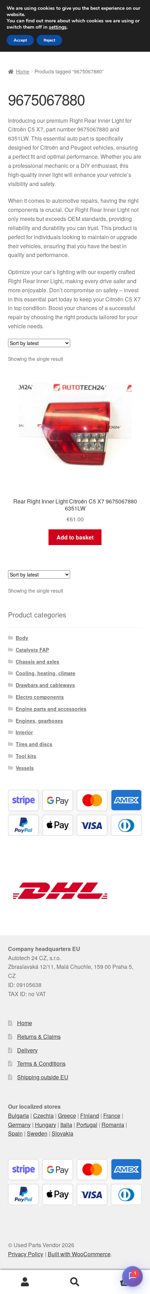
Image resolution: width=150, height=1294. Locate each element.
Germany (19, 1125)
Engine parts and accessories (51, 708)
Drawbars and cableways (45, 684)
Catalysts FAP (32, 649)
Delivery (27, 1050)
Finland (89, 1115)
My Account (25, 1282)
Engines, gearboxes (39, 720)
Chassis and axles (37, 661)
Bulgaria (18, 1115)
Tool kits (26, 755)
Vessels (25, 767)
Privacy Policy (25, 1254)
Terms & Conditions (41, 1063)
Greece (67, 1115)
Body (22, 637)
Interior (24, 732)
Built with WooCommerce (79, 1254)
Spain (15, 1133)
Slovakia (62, 1133)
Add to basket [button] (75, 537)
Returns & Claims (39, 1036)
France (111, 1115)
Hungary (45, 1125)
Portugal (86, 1125)
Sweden (37, 1133)
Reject (49, 40)
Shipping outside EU (42, 1077)
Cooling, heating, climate (45, 673)
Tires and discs (34, 744)
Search (75, 1282)
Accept (20, 40)
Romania (113, 1125)
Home (22, 71)
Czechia (43, 1115)
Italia (66, 1125)
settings (58, 27)
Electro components (40, 696)
